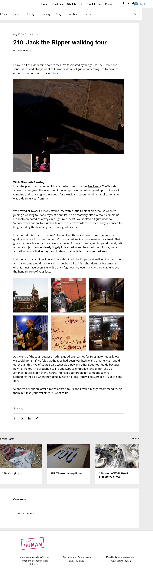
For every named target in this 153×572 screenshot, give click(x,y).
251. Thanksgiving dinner (67, 473)
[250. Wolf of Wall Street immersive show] (117, 456)
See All (135, 438)
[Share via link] (36, 418)
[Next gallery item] (120, 117)
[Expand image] (68, 116)
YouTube (80, 561)
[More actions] (122, 34)
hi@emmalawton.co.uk (123, 557)
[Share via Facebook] (14, 418)
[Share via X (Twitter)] (22, 418)
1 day (58, 14)
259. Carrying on (12, 473)
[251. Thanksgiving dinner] (68, 456)
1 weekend (72, 14)
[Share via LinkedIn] (29, 418)
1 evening (45, 14)
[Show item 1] (22, 163)
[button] (135, 14)
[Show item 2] (41, 163)
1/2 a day (29, 14)
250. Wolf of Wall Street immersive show (113, 475)
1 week (87, 14)
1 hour (16, 14)
